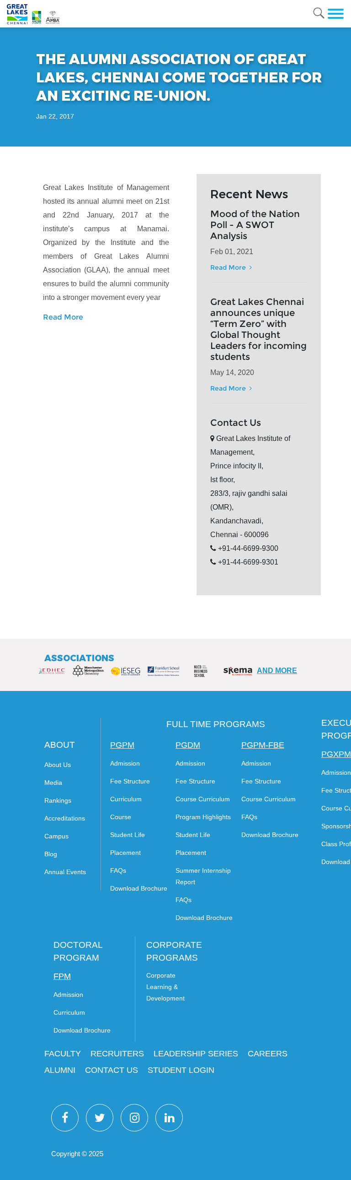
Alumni (59, 1070)
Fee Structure (130, 781)
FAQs (118, 870)
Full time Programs (215, 724)
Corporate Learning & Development (165, 987)
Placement (125, 852)
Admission (125, 763)
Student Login (181, 1070)
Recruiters (117, 1053)
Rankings (57, 800)
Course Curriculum (203, 799)
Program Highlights (203, 817)
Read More (63, 317)
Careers (267, 1053)
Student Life (127, 834)
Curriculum (126, 799)
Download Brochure (138, 888)
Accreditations (64, 818)
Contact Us (111, 1070)
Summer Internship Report (203, 876)
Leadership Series (196, 1053)
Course (120, 817)
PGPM (122, 745)
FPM (62, 976)
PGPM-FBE (262, 745)
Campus (56, 836)
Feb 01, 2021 (231, 252)
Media (53, 782)
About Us (57, 764)
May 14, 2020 (232, 372)
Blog (50, 854)
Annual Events (65, 871)
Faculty (62, 1053)
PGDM (188, 745)
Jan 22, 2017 (55, 116)
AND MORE (277, 670)
